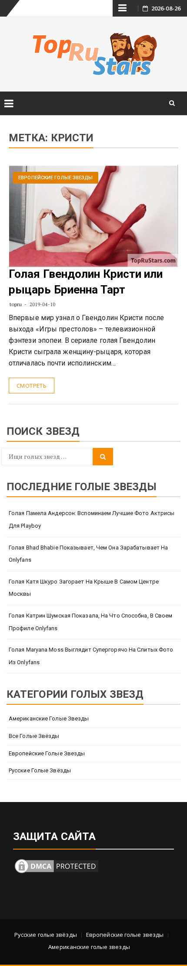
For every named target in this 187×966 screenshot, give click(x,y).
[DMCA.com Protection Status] (56, 865)
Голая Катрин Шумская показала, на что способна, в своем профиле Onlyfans (91, 621)
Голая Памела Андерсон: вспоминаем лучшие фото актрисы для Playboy (91, 519)
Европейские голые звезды (55, 178)
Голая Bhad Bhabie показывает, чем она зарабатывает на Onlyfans (88, 553)
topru (16, 304)
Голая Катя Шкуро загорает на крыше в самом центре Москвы (84, 587)
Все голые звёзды (34, 736)
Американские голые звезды (49, 718)
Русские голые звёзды (40, 770)
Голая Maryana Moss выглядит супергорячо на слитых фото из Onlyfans (91, 656)
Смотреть (32, 385)
